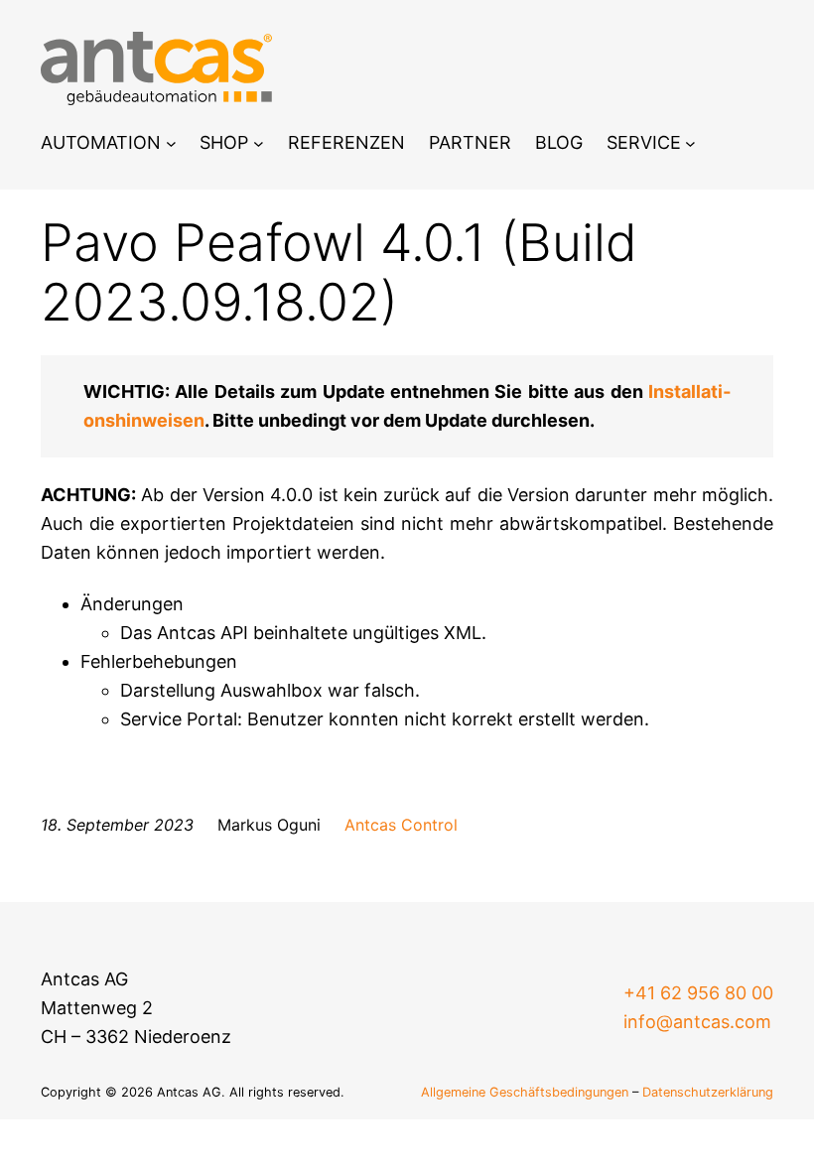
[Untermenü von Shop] (258, 143)
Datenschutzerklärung (707, 1092)
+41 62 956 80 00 (698, 992)
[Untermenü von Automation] (171, 143)
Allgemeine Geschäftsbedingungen (524, 1092)
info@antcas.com (697, 1021)
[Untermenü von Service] (690, 143)
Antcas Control (401, 825)
